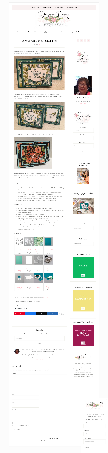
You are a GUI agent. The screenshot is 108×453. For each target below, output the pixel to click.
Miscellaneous (22, 319)
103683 (38, 287)
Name (14, 394)
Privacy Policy (56, 438)
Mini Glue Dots (39, 286)
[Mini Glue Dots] (38, 282)
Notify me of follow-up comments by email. (23, 419)
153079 (19, 270)
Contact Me (39, 359)
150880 (48, 252)
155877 (48, 269)
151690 (38, 269)
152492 (38, 252)
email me (45, 297)
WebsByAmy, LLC (74, 440)
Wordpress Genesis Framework (57, 440)
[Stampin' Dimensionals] (29, 282)
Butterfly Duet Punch (48, 267)
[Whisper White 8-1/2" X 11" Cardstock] (29, 264)
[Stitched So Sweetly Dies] (38, 264)
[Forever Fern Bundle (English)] (29, 246)
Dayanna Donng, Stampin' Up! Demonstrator (54, 19)
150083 (19, 288)
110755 (48, 288)
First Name (83, 127)
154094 (29, 252)
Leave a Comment (43, 44)
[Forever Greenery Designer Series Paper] (38, 246)
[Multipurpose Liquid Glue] (48, 282)
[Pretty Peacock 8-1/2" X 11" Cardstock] (48, 246)
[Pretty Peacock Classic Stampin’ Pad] (19, 282)
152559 (19, 252)
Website (14, 410)
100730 (29, 270)
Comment (15, 373)
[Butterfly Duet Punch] (48, 264)
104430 (29, 287)
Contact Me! (83, 103)
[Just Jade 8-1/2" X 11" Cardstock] (19, 264)
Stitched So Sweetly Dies (38, 267)
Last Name (83, 135)
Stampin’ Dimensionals (29, 286)
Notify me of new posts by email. (20, 425)
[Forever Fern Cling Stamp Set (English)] (19, 246)
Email (13, 402)
